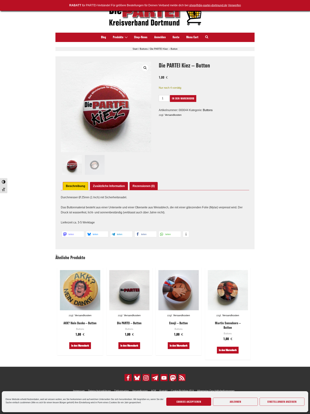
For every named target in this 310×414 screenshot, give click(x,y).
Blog (103, 37)
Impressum (79, 390)
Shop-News (140, 37)
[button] (145, 68)
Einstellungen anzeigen (282, 401)
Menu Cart (192, 37)
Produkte (118, 37)
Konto (176, 37)
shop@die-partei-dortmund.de (208, 5)
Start (135, 49)
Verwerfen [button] (234, 5)
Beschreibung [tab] (75, 186)
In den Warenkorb (183, 98)
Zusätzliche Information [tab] (109, 186)
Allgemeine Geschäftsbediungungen (215, 390)
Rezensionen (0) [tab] (144, 186)
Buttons (144, 49)
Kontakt (163, 390)
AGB (153, 390)
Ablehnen (235, 401)
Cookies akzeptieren (189, 401)
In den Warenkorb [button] (80, 345)
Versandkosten (173, 114)
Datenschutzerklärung (99, 390)
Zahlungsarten (121, 390)
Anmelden (160, 37)
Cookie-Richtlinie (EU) (182, 390)
